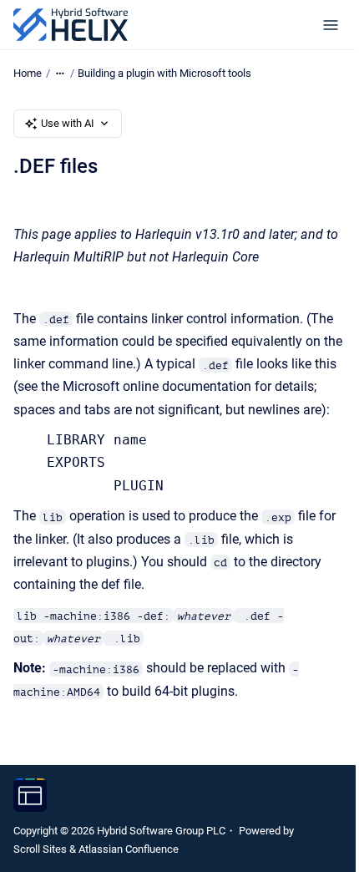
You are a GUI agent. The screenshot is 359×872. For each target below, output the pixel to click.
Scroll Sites (40, 849)
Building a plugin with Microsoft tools (164, 73)
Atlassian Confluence (128, 849)
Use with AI (67, 123)
